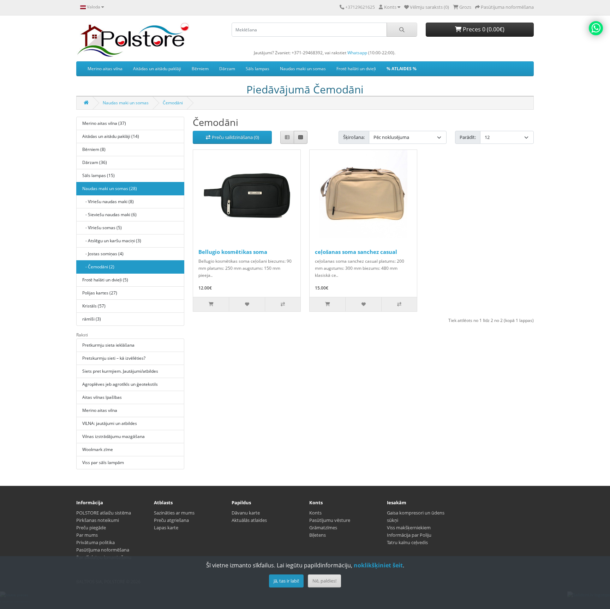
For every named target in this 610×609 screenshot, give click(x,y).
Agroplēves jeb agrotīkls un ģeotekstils (120, 384)
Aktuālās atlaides (249, 520)
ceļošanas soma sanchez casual (356, 251)
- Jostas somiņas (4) (103, 254)
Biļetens (317, 535)
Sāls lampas (257, 69)
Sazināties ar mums (174, 513)
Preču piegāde (91, 527)
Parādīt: (468, 137)
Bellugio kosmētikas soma (232, 251)
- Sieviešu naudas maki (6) (109, 215)
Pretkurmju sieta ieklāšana (108, 345)
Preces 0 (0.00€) (482, 29)
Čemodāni (173, 103)
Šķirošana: (354, 137)
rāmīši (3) (91, 319)
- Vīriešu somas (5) (102, 228)
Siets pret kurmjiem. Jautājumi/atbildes (120, 371)
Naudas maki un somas (303, 69)
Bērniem (200, 69)
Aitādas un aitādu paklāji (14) (110, 136)
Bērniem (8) (94, 149)
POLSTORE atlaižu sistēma (103, 513)
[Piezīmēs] (246, 304)
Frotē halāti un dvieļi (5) (105, 280)
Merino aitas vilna (105, 69)
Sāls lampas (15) (98, 175)
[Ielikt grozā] (211, 304)
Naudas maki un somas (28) (109, 188)
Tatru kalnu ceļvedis (407, 542)
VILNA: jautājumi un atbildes (109, 423)
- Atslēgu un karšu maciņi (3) (111, 241)
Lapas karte (166, 527)
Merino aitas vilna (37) (104, 123)
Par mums (87, 535)
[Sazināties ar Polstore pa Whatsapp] (596, 28)
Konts (315, 513)
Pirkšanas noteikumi (97, 520)
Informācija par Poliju (409, 535)
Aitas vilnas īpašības (102, 397)
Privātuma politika (95, 542)
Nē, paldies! (324, 581)
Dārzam (227, 69)
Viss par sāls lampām (103, 462)
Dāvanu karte (246, 513)
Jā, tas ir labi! (286, 581)
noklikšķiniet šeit (378, 565)
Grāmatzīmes (323, 527)
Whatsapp (357, 53)
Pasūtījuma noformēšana (102, 550)
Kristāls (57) (94, 306)
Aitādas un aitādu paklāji (157, 69)
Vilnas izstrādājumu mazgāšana (113, 436)
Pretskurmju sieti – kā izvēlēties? (113, 358)
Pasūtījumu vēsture (329, 520)
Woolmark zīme (97, 449)
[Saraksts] (287, 137)
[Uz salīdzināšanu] (282, 304)
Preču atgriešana (171, 520)
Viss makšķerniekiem (409, 527)
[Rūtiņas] (300, 137)
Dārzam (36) (94, 162)
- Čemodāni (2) (98, 267)
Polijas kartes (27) (99, 293)
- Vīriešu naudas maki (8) (108, 202)
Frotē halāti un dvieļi (356, 69)
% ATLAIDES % (402, 69)
